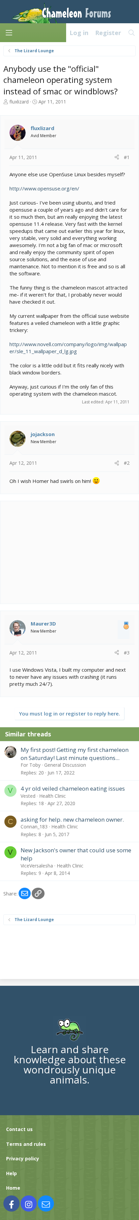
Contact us (19, 1129)
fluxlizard (19, 101)
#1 (127, 157)
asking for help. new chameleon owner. (72, 819)
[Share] (116, 157)
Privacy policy (22, 1158)
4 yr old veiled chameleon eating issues (73, 788)
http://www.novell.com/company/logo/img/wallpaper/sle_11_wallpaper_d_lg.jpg (68, 348)
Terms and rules (26, 1144)
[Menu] (8, 33)
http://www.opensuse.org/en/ (44, 188)
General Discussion (65, 765)
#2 (127, 463)
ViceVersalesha (37, 865)
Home (13, 1188)
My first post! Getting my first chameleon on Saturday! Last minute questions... (75, 754)
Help (11, 1173)
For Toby (30, 765)
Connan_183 (34, 826)
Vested (28, 796)
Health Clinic (52, 796)
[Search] (131, 32)
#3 (127, 652)
